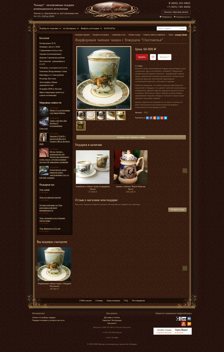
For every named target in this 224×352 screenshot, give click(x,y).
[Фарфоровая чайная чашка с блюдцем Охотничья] (104, 78)
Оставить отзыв (177, 210)
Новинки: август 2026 (49, 47)
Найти (182, 28)
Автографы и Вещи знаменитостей (48, 83)
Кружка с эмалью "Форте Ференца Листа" (130, 187)
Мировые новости (50, 102)
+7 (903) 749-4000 (178, 6)
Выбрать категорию (90, 28)
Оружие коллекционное (50, 54)
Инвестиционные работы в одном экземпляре (51, 94)
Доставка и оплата (112, 317)
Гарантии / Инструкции (112, 320)
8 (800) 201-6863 (179, 3)
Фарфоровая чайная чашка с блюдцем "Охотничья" (54, 285)
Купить (142, 57)
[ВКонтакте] (147, 117)
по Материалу (69, 28)
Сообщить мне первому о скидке (131, 137)
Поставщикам (138, 300)
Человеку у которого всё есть (53, 68)
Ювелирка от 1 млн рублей (51, 75)
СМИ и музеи (85, 300)
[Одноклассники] (154, 117)
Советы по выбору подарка (43, 317)
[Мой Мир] (158, 117)
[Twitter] (165, 117)
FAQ (126, 300)
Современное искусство (50, 50)
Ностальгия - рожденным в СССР (52, 62)
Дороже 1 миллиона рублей (52, 58)
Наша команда (113, 300)
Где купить (111, 323)
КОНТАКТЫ (109, 28)
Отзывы (99, 300)
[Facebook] (151, 117)
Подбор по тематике (48, 28)
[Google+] (161, 117)
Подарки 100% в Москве (50, 89)
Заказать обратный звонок (176, 12)
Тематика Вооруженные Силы (53, 71)
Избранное (167, 17)
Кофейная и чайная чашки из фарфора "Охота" (93, 187)
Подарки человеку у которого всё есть (48, 320)
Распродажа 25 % (47, 43)
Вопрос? (164, 57)
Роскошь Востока (47, 79)
